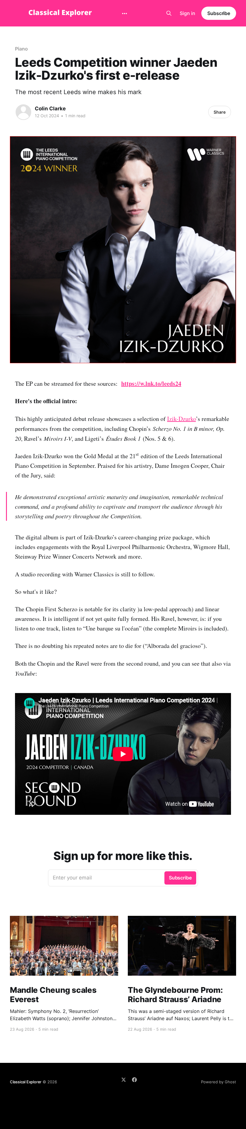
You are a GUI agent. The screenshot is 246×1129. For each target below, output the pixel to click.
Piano (21, 49)
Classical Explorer (26, 1081)
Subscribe (218, 13)
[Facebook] (134, 1079)
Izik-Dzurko (181, 419)
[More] (124, 13)
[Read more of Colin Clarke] (23, 112)
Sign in (187, 13)
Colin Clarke (50, 109)
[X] (123, 1079)
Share (220, 112)
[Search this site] (169, 13)
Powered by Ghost (218, 1081)
